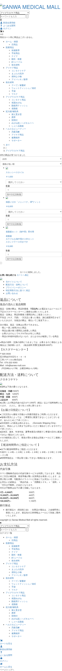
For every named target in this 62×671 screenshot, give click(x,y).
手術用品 (16, 53)
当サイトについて (14, 281)
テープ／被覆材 (19, 85)
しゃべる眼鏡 (18, 125)
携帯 (14, 117)
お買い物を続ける (8, 274)
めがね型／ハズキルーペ (23, 122)
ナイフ (15, 56)
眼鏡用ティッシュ (20, 105)
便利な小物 (17, 76)
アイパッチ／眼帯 (20, 79)
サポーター (17, 140)
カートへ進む (23, 274)
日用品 (15, 44)
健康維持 (16, 137)
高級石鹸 (16, 131)
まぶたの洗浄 (18, 73)
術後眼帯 (16, 50)
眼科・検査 (17, 58)
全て (8, 144)
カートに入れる (14, 194)
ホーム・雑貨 (12, 41)
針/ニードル (17, 61)
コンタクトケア (19, 70)
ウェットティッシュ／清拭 (24, 88)
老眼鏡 (15, 108)
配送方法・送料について (17, 284)
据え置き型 (17, 114)
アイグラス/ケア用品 (15, 96)
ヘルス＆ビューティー (16, 128)
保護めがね (17, 102)
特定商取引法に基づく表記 (18, 290)
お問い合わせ (12, 293)
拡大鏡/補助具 (12, 111)
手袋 (14, 90)
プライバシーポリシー (16, 287)
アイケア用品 (12, 67)
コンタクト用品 (19, 99)
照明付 (15, 120)
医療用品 (10, 47)
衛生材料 (16, 64)
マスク (15, 93)
